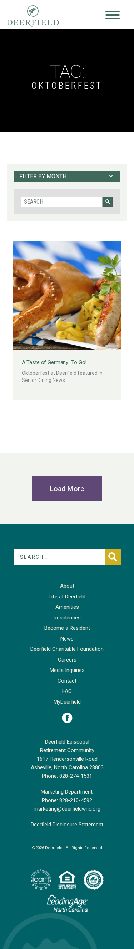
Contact (67, 681)
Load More (67, 488)
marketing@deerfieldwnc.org (67, 809)
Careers (67, 660)
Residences (67, 617)
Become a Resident (67, 628)
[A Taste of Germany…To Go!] (67, 295)
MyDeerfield (67, 702)
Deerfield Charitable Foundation (67, 649)
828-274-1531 (75, 776)
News (67, 639)
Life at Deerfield (67, 596)
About (67, 586)
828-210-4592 (75, 800)
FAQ (67, 691)
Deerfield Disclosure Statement (67, 824)
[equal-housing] (67, 880)
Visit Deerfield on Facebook (67, 718)
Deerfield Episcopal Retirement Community (40, 16)
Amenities (67, 607)
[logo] (40, 880)
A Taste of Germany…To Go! (54, 362)
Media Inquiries (67, 670)
